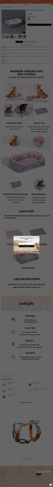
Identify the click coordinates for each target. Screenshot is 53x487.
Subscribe (26, 246)
